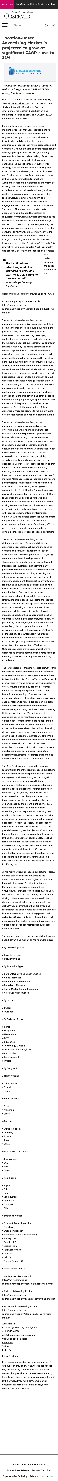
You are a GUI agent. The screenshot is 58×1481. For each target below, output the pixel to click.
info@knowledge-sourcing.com (18, 1335)
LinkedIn (6, 1350)
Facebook (7, 1342)
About (16, 1464)
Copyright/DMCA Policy (15, 1476)
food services (14, 175)
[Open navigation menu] (5, 25)
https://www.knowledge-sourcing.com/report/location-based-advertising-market (28, 309)
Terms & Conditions (41, 1470)
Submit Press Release (18, 1470)
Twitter (5, 1346)
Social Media (26, 490)
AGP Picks (7, 4)
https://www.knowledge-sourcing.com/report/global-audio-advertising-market (27, 1314)
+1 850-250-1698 (11, 1331)
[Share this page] (54, 25)
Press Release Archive (33, 1464)
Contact (51, 1476)
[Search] (40, 25)
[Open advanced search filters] (46, 25)
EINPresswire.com (18, 103)
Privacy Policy (37, 1476)
